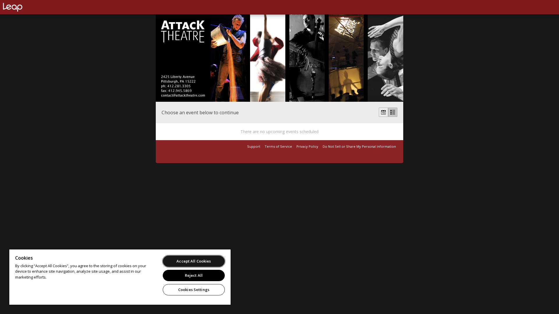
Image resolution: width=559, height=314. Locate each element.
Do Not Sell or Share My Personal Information (359, 146)
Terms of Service (278, 146)
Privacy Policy (307, 146)
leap (32, 7)
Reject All (194, 275)
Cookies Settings (193, 289)
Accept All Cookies (193, 261)
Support (253, 146)
